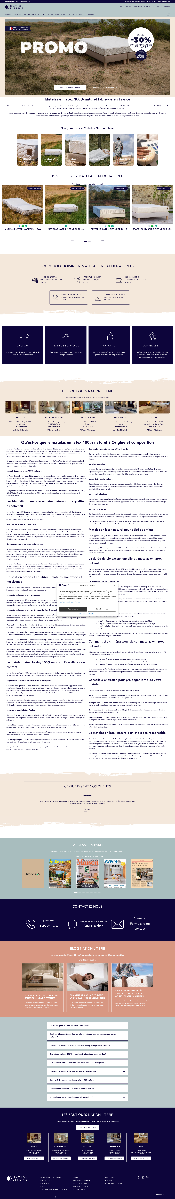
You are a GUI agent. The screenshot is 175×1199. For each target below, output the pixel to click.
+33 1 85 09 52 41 (34, 1154)
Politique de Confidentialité (86, 613)
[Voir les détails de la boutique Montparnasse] (60, 1138)
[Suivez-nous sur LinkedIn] (147, 1177)
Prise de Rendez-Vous (70, 88)
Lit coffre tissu (75, 14)
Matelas (8, 14)
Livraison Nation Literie (82, 1187)
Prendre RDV (160, 1194)
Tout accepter (73, 609)
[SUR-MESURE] (147, 165)
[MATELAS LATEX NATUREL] (27, 165)
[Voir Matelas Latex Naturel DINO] (109, 209)
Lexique (43, 1187)
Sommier (17, 14)
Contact (76, 1177)
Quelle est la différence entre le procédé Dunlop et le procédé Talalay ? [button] (80, 1046)
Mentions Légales (62, 1196)
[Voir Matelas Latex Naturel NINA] (65, 209)
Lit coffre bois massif (57, 14)
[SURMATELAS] (99, 165)
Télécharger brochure (114, 1183)
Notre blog (45, 1183)
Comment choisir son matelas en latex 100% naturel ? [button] (73, 1080)
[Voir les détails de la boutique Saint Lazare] (87, 1138)
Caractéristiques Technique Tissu (54, 1190)
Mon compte (110, 1177)
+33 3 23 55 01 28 (154, 426)
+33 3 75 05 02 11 (141, 1154)
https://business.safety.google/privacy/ (69, 602)
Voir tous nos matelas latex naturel (87, 184)
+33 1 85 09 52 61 (61, 1154)
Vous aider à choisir (142, 7)
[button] (115, 586)
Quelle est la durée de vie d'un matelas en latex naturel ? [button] (74, 1071)
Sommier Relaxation (32, 14)
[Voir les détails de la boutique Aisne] (141, 1138)
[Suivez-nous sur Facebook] (138, 1177)
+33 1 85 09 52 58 (87, 1154)
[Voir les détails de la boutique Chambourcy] (114, 1138)
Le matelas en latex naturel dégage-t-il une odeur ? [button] (71, 1097)
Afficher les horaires (34, 1158)
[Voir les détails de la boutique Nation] (34, 1138)
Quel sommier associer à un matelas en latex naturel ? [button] (73, 1089)
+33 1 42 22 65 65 (54, 426)
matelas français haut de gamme (154, 113)
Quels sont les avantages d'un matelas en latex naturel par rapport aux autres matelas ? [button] (83, 1035)
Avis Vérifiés (26, 1)
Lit (44, 14)
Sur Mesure (89, 14)
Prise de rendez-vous (87, 1127)
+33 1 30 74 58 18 (121, 426)
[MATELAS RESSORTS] (75, 165)
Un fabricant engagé (161, 7)
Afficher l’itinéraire (20, 430)
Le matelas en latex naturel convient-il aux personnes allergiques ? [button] (78, 1063)
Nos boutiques (125, 7)
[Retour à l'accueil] (17, 1178)
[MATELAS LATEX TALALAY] (51, 165)
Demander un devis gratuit (105, 88)
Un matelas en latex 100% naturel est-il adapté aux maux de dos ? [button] (78, 1054)
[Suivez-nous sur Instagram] (143, 1177)
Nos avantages (46, 1180)
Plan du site (109, 1180)
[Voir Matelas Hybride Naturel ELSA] (152, 209)
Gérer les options (102, 609)
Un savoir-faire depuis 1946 (51, 1177)
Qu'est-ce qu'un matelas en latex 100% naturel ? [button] (70, 1026)
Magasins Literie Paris (81, 1180)
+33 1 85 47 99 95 (114, 1154)
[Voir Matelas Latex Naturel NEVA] (22, 209)
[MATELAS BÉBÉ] (123, 165)
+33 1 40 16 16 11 (87, 426)
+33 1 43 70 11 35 (21, 426)
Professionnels (79, 1190)
